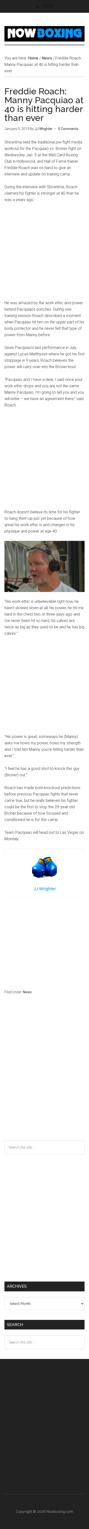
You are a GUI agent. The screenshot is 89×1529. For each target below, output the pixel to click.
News (27, 992)
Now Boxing (44, 34)
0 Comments (68, 129)
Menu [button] (48, 6)
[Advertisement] (44, 253)
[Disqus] (44, 1077)
